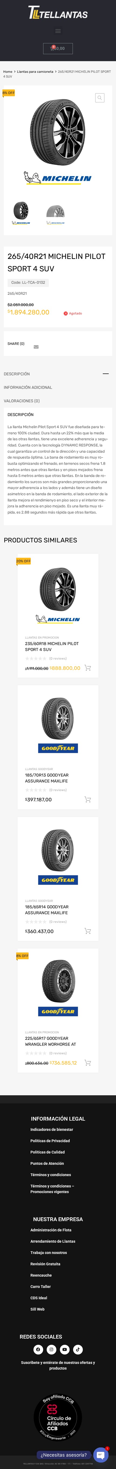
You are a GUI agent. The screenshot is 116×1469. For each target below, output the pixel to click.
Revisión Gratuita (45, 1264)
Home (7, 72)
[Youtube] (65, 1349)
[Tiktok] (78, 1349)
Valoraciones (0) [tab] (22, 401)
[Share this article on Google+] (54, 338)
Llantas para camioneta (35, 72)
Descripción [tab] (17, 374)
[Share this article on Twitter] (45, 338)
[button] (58, 30)
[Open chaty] (101, 1455)
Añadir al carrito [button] (87, 667)
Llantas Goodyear (39, 769)
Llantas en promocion (42, 637)
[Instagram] (51, 1349)
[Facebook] (38, 1349)
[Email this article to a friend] (35, 347)
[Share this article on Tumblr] (93, 338)
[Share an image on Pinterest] (64, 338)
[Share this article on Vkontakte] (83, 338)
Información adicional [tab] (28, 387)
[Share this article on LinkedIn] (74, 338)
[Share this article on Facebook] (35, 338)
